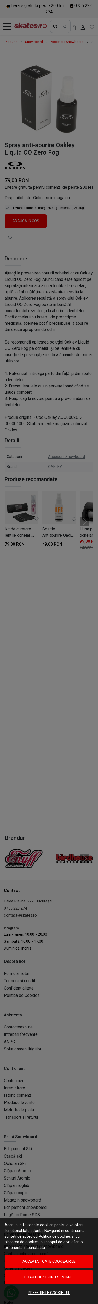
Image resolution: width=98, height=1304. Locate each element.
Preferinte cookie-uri (49, 1293)
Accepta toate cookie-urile (49, 1261)
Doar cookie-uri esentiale (49, 1277)
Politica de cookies (55, 1236)
